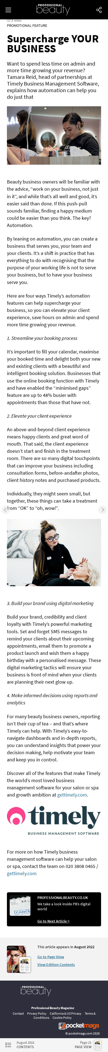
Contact (18, 1013)
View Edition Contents (56, 964)
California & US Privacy (65, 1013)
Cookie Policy (62, 1017)
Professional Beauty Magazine (52, 1008)
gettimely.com (72, 795)
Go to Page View (50, 956)
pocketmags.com (80, 1033)
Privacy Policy (37, 1013)
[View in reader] (16, 971)
